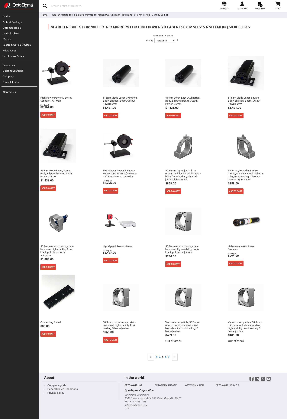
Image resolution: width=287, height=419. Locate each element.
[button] (224, 5)
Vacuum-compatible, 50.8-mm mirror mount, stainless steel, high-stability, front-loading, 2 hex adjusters (182, 327)
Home (44, 14)
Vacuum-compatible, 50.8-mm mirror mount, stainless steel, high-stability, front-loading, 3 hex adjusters (245, 327)
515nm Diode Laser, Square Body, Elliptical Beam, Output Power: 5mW (244, 100)
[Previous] (150, 357)
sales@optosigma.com (136, 405)
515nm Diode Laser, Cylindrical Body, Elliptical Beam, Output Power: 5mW (120, 100)
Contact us (9, 92)
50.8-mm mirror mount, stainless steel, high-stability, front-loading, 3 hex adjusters (119, 325)
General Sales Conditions (62, 389)
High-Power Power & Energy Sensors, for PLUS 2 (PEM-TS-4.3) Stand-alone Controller (120, 173)
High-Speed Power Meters (118, 246)
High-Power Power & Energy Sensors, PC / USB (56, 99)
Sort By (149, 40)
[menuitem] (20, 16)
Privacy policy (55, 392)
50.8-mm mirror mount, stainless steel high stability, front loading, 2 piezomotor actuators (57, 251)
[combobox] (82, 5)
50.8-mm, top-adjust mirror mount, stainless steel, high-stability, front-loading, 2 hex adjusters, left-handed (183, 175)
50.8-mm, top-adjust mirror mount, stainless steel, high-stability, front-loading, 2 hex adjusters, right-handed (246, 175)
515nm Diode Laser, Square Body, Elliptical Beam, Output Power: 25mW (56, 173)
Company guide (56, 385)
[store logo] (18, 5)
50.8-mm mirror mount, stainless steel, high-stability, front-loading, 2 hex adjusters (182, 249)
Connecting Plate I (50, 322)
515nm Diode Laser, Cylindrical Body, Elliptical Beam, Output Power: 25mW (182, 100)
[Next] (175, 357)
